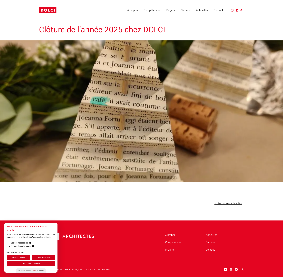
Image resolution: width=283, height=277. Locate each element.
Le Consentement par (30, 270)
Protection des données (97, 269)
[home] (47, 10)
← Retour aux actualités (228, 203)
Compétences (152, 10)
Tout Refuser (43, 257)
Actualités (202, 10)
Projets (170, 10)
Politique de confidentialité (15, 252)
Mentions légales (73, 269)
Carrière (185, 10)
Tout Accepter (18, 257)
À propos (132, 10)
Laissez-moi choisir (31, 264)
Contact (218, 10)
